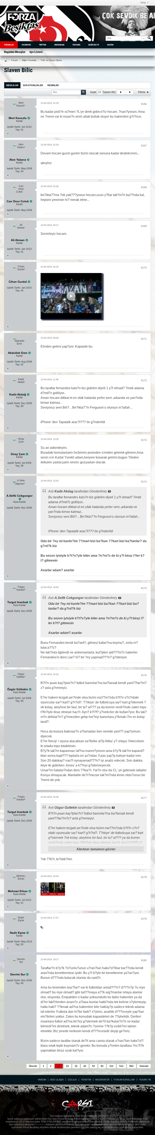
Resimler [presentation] (53, 85)
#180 (144, 960)
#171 (144, 338)
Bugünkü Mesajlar (14, 52)
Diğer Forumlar (29, 60)
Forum (14, 60)
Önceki (33, 1066)
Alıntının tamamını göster (95, 849)
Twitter (42, 45)
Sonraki (143, 1066)
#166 (144, 104)
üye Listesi (36, 52)
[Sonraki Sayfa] (129, 92)
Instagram (59, 45)
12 (58, 1066)
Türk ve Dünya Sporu (51, 60)
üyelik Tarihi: (14, 126)
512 (121, 1066)
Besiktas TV (93, 45)
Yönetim (86, 1079)
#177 (144, 798)
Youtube (76, 45)
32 (76, 1066)
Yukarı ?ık (145, 1079)
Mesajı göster (109, 491)
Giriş (143, 2)
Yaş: (17, 129)
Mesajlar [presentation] (12, 85)
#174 (144, 481)
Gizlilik (72, 1079)
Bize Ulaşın (57, 1079)
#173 (144, 440)
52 (93, 1066)
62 (102, 1066)
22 (67, 1066)
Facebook (26, 45)
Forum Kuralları (124, 1079)
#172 (144, 380)
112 (111, 1066)
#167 (144, 145)
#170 (144, 267)
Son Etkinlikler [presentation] (33, 85)
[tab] (12, 85)
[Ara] (149, 38)
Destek (110, 45)
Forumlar (9, 45)
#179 (144, 918)
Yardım (42, 1079)
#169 (144, 226)
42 (84, 1066)
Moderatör (102, 1079)
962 (131, 1066)
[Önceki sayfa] (120, 92)
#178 (144, 877)
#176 (144, 675)
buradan (40, 1124)
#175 (144, 588)
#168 (144, 187)
